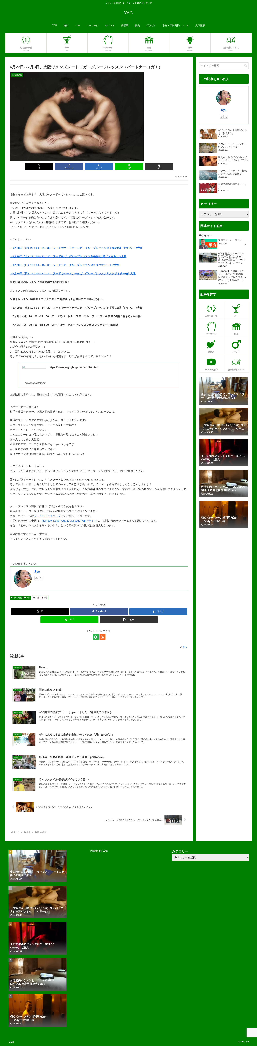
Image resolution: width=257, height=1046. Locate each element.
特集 (28, 598)
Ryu (37, 571)
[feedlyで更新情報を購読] (36, 578)
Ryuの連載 (17, 598)
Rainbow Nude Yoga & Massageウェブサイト (69, 520)
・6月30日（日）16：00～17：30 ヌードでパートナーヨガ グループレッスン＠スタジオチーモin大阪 (73, 273)
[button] (159, 166)
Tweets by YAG (99, 850)
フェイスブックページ (47, 515)
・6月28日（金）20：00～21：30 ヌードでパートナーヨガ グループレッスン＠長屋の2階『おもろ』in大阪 (76, 247)
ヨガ (37, 598)
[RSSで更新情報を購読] (41, 578)
